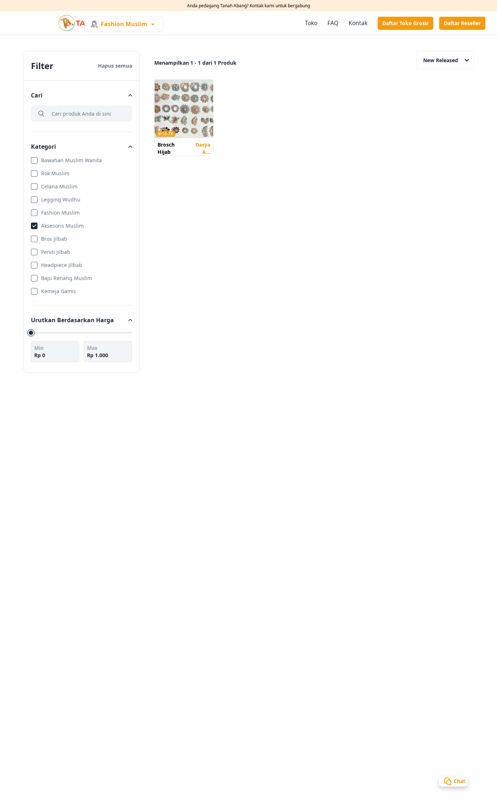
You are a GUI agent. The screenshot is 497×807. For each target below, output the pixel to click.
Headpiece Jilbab (61, 264)
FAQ (332, 23)
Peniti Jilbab (55, 251)
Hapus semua (115, 65)
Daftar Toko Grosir (405, 23)
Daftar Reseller (462, 23)
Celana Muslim (59, 186)
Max (92, 347)
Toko (311, 23)
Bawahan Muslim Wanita (71, 160)
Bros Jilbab (54, 238)
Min (39, 347)
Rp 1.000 (97, 355)
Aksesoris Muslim (62, 225)
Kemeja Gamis (58, 291)
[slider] (31, 332)
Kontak (358, 23)
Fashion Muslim (60, 212)
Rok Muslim (55, 173)
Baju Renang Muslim (66, 278)
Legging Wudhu (60, 199)
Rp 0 (39, 355)
